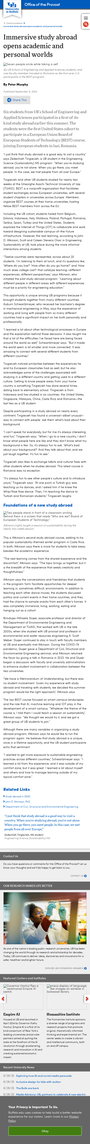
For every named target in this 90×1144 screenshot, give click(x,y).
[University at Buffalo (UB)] (12, 6)
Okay (45, 1131)
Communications (14, 23)
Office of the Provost (42, 4)
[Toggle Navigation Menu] (86, 21)
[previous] (3, 999)
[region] (45, 1120)
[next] (87, 999)
